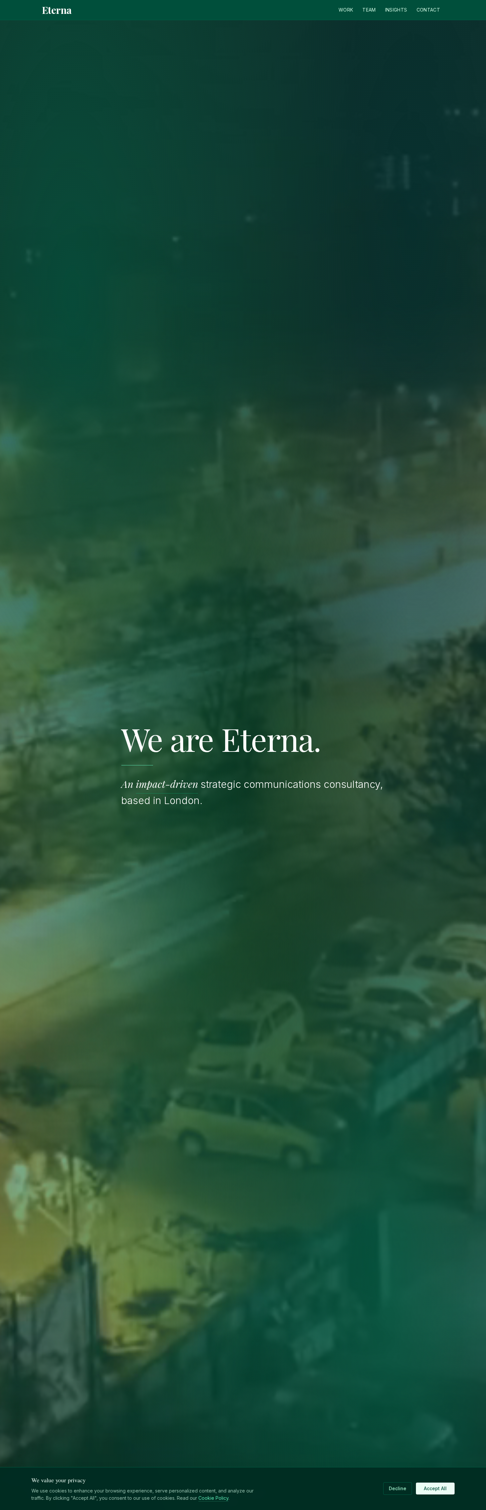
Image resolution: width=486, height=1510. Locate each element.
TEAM (369, 10)
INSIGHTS (396, 10)
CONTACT (428, 10)
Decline (397, 1488)
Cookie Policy (213, 1498)
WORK (346, 10)
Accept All (435, 1488)
